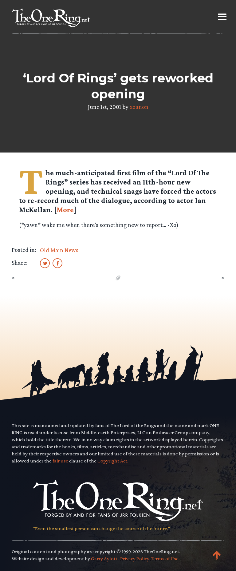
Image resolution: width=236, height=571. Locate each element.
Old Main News (59, 250)
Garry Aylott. (104, 558)
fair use (60, 461)
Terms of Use (165, 558)
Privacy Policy (134, 558)
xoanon (139, 106)
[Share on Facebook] (57, 263)
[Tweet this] (45, 263)
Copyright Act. (112, 461)
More (65, 209)
